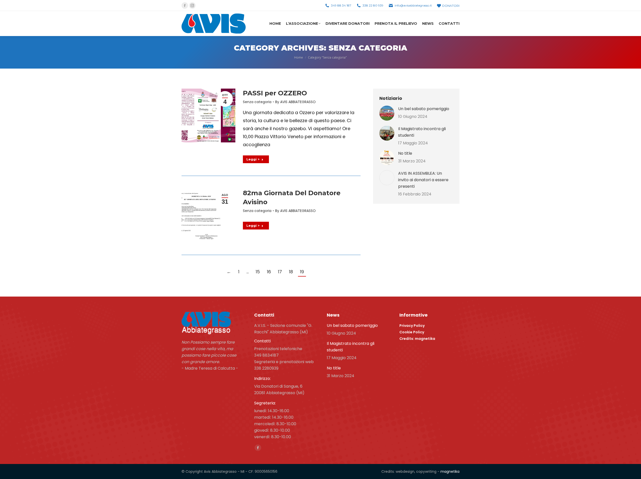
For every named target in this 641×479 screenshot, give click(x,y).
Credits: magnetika (417, 338)
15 (258, 272)
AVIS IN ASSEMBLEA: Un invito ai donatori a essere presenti (423, 179)
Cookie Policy (411, 332)
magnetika (449, 471)
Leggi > (253, 159)
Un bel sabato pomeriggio (423, 109)
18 (291, 272)
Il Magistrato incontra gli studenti (422, 132)
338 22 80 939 (373, 5)
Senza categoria (257, 101)
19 (302, 272)
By (295, 101)
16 (269, 272)
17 (280, 272)
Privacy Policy (412, 325)
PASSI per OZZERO (275, 93)
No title (405, 153)
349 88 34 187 (341, 5)
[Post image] (386, 113)
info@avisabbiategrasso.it (413, 5)
